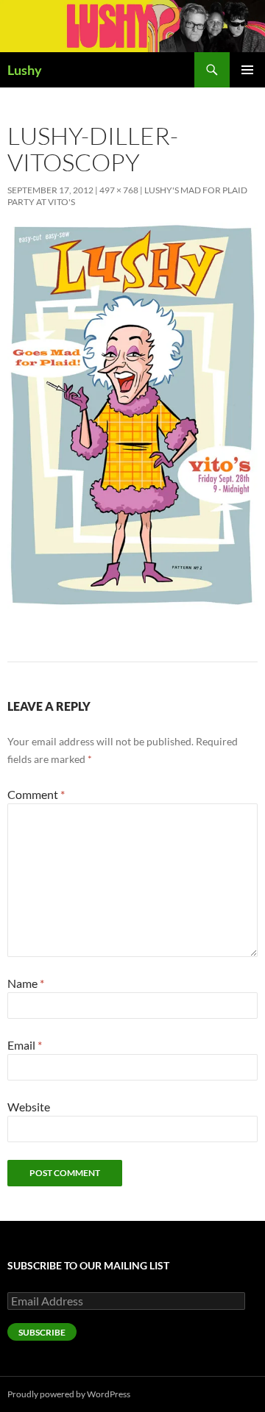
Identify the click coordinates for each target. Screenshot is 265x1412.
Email (24, 1045)
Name (25, 983)
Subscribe (42, 1332)
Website (28, 1107)
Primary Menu (247, 69)
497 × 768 (118, 190)
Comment (36, 794)
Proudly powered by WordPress (68, 1394)
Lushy (24, 70)
